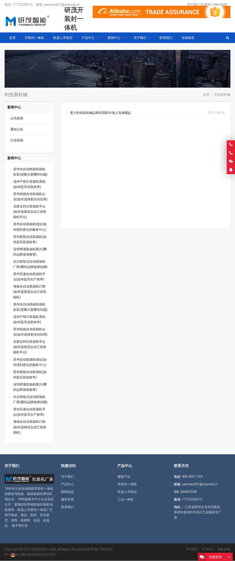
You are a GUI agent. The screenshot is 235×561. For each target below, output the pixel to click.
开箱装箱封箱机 (38, 504)
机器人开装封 (127, 492)
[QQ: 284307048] (231, 170)
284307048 (188, 492)
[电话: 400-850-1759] (231, 144)
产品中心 (67, 484)
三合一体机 (126, 499)
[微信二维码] (231, 161)
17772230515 (22, 4)
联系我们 (207, 4)
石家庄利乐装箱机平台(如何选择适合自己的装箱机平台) (29, 211)
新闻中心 (14, 107)
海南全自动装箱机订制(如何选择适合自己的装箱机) (29, 292)
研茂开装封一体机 (44, 549)
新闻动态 (67, 492)
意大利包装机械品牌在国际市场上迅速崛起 (100, 113)
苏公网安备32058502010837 (35, 554)
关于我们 (193, 4)
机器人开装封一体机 (31, 510)
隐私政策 (224, 549)
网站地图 (220, 4)
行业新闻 (16, 140)
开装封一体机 (127, 484)
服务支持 (67, 499)
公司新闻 (16, 118)
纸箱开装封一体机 (40, 488)
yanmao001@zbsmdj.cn (62, 4)
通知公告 (16, 129)
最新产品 (124, 476)
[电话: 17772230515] (231, 153)
